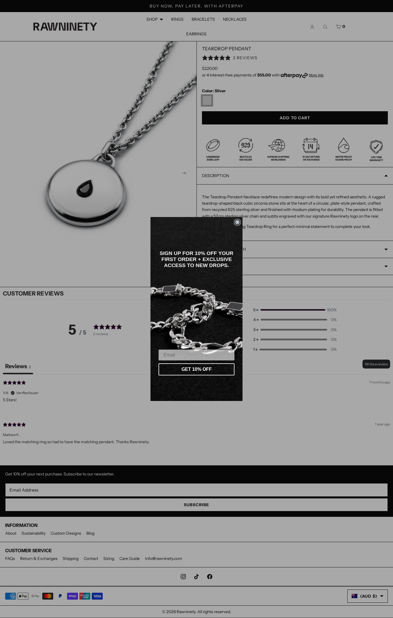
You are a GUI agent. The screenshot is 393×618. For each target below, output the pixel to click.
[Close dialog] (237, 222)
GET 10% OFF (197, 369)
